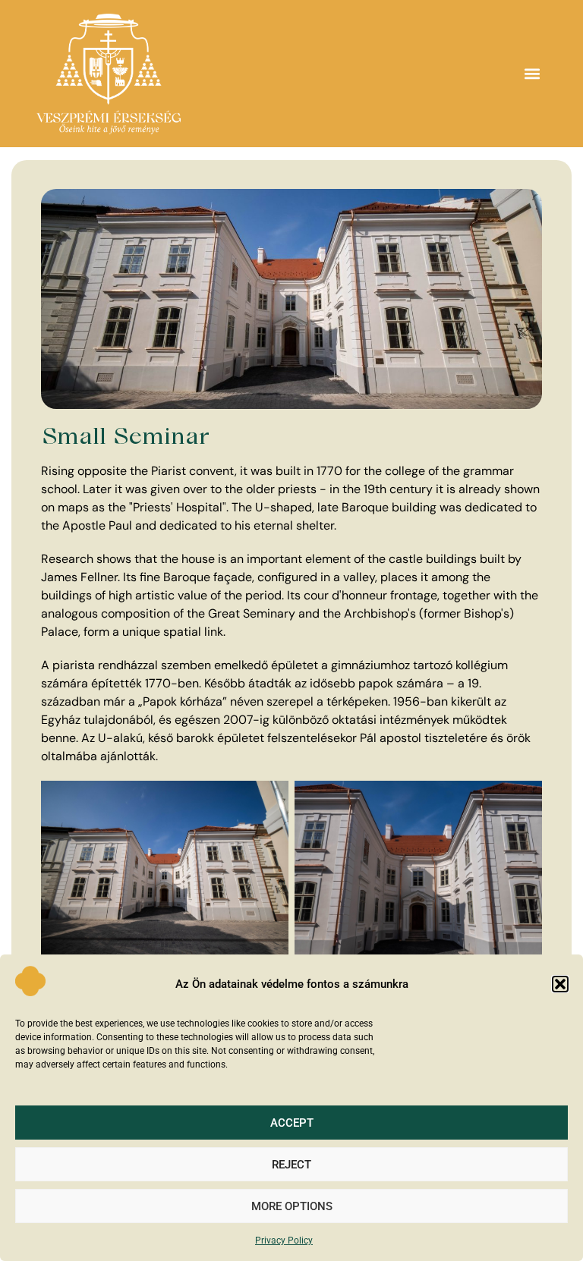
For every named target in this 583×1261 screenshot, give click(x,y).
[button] (560, 984)
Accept (292, 1123)
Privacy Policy (284, 1240)
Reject (291, 1164)
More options (291, 1206)
